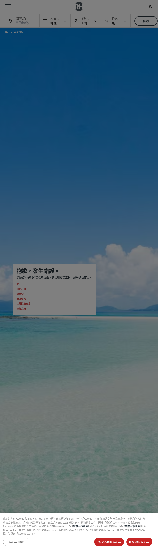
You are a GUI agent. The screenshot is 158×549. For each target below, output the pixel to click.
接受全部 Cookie (139, 542)
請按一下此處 (80, 526)
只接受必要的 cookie (109, 542)
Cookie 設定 (16, 542)
